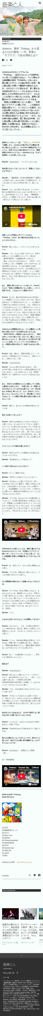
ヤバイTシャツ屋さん (10, 997)
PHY (23, 988)
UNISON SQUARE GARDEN (28, 1001)
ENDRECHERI (13, 1001)
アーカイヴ (35, 981)
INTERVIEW (6, 39)
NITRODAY (7, 988)
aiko (24, 1009)
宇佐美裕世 (9, 65)
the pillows (33, 996)
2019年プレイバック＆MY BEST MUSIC (26, 1005)
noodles (17, 992)
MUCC (25, 990)
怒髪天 (15, 983)
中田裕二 (19, 990)
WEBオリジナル (20, 981)
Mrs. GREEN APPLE (16, 994)
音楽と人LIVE (16, 988)
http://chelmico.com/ (24, 862)
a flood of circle (9, 986)
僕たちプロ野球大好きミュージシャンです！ (17, 984)
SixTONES (13, 999)
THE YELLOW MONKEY (21, 996)
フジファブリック (30, 994)
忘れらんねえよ (9, 1007)
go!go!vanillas (25, 992)
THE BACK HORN (24, 997)
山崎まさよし (28, 1003)
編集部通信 (7, 983)
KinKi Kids (20, 1003)
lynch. (5, 1001)
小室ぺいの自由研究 (21, 986)
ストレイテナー (32, 999)
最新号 (28, 981)
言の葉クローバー (33, 983)
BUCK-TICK (22, 983)
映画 (27, 988)
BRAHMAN (21, 999)
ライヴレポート (8, 981)
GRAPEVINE (34, 986)
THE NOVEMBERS (21, 1007)
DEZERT (36, 984)
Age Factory (31, 1009)
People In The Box (9, 1003)
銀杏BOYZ (32, 990)
